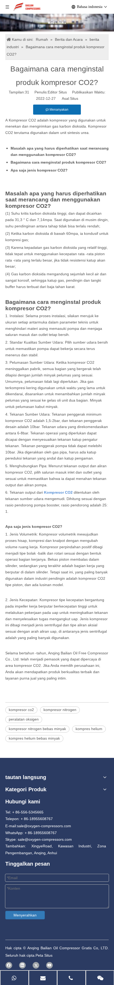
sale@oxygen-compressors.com (44, 826)
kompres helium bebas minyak (34, 738)
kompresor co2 (21, 710)
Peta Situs (44, 955)
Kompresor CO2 (22, 120)
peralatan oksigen (24, 719)
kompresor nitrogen (59, 710)
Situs (74, 98)
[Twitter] (36, 965)
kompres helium (89, 729)
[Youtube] (49, 965)
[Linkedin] (22, 965)
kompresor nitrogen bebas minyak (37, 729)
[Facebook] (9, 965)
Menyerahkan (25, 915)
